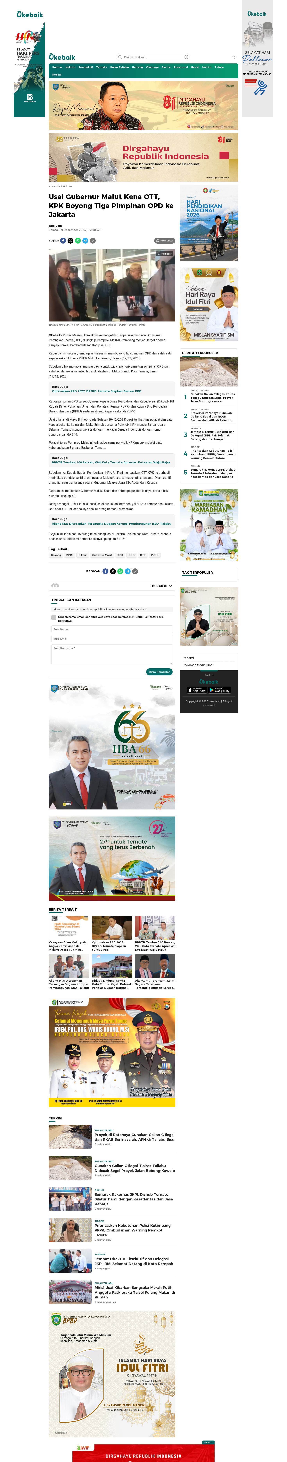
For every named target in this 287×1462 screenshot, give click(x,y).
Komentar (166, 240)
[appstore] (197, 690)
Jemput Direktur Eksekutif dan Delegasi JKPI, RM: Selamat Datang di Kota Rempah (134, 1261)
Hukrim (67, 186)
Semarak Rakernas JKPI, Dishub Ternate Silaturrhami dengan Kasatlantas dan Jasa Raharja (134, 1199)
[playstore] (219, 690)
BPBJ (69, 554)
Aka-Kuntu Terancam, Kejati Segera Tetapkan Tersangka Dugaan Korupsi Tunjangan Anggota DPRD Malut (155, 988)
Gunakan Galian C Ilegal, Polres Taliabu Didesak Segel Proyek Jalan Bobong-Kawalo (135, 1168)
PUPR (155, 554)
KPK (120, 554)
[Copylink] (93, 241)
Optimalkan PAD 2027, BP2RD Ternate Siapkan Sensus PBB (96, 391)
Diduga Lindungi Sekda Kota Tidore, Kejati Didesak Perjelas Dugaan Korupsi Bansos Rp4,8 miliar (112, 986)
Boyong (56, 554)
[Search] (186, 57)
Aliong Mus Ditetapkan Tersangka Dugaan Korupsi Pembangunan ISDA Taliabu (111, 523)
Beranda (54, 186)
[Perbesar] (112, 319)
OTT (143, 554)
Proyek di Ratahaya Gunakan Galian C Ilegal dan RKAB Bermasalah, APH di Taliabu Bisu (135, 1137)
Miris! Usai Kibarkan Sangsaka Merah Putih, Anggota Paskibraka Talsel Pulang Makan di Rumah (135, 1292)
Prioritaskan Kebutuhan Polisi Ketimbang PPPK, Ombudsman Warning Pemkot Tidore (133, 1230)
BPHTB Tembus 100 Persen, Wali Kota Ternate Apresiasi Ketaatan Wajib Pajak (111, 462)
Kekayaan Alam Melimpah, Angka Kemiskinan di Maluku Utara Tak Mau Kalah (67, 948)
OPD (131, 554)
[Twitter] (70, 241)
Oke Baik (55, 225)
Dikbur (82, 554)
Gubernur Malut (102, 554)
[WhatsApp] (78, 241)
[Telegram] (85, 241)
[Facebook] (63, 241)
